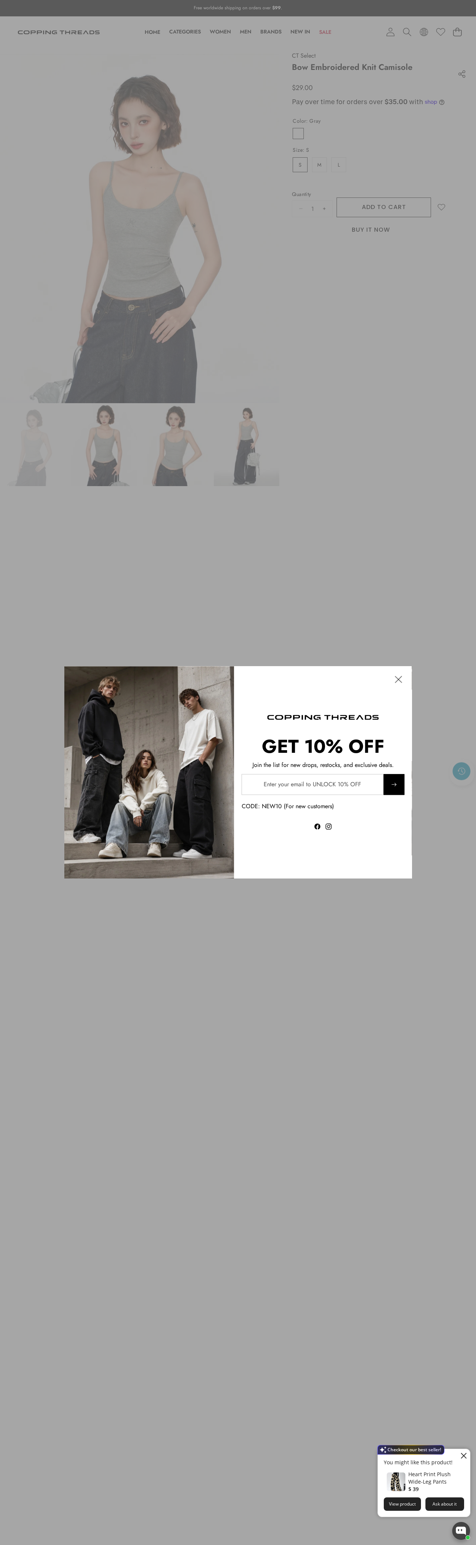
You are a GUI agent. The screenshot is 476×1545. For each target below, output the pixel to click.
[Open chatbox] (461, 1531)
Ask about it (444, 1504)
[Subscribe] (393, 784)
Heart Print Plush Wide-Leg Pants (429, 1478)
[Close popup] (463, 1455)
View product (402, 1504)
